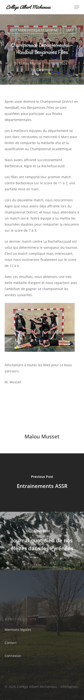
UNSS (70, 30)
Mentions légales (18, 629)
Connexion (13, 656)
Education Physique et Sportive (34, 30)
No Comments (42, 69)
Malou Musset (30, 63)
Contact (11, 642)
